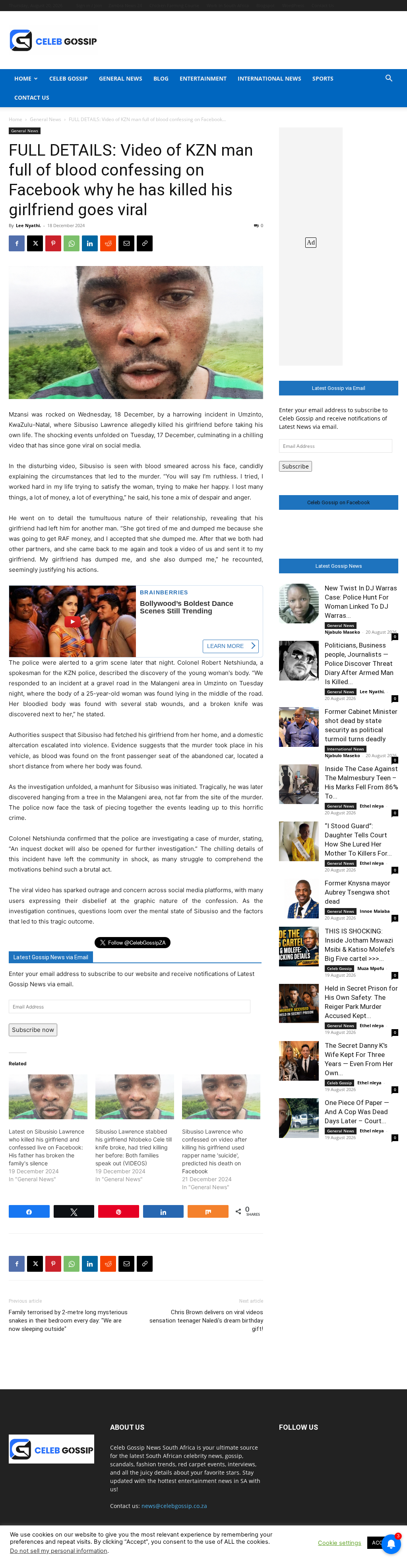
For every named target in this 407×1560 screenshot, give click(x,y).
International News (269, 78)
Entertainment (203, 78)
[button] (388, 79)
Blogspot (265, 5)
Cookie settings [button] (339, 1543)
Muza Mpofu (370, 968)
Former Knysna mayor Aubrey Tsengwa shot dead (357, 892)
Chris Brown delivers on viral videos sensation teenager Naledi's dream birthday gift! (206, 1320)
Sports (322, 78)
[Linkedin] (90, 243)
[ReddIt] (108, 243)
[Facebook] (17, 243)
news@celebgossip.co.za (174, 1506)
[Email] (126, 243)
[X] (35, 243)
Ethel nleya (372, 806)
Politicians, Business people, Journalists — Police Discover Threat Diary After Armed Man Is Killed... (359, 663)
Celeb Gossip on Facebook (338, 502)
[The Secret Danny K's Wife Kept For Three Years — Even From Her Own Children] (299, 1061)
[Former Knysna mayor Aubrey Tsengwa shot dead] (299, 898)
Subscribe (295, 466)
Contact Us (323, 5)
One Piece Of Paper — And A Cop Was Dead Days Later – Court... (357, 1112)
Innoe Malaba (375, 911)
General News (120, 78)
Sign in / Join (89, 5)
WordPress (293, 5)
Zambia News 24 (125, 5)
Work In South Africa (228, 5)
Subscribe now (33, 1030)
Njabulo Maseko (342, 632)
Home (22, 78)
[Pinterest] (53, 243)
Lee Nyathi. (28, 225)
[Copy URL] (145, 243)
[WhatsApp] (71, 243)
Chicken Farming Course (174, 5)
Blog (161, 78)
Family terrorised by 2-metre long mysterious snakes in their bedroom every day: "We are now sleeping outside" (68, 1320)
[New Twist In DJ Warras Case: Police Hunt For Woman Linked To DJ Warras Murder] (299, 603)
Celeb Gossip (68, 78)
